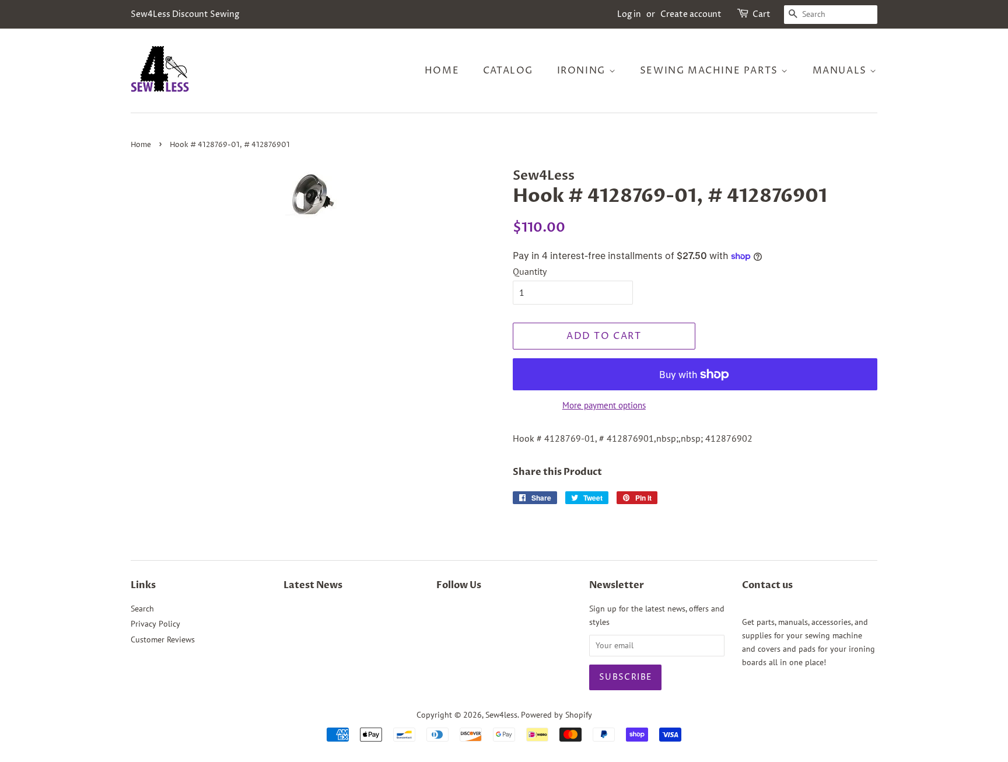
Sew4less (501, 714)
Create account (691, 14)
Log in (629, 14)
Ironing (583, 70)
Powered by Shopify (556, 714)
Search (142, 608)
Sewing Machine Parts (711, 70)
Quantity (530, 271)
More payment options (604, 405)
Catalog (508, 70)
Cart (761, 14)
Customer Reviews (163, 639)
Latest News (313, 585)
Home (442, 70)
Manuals (841, 70)
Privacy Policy (155, 623)
